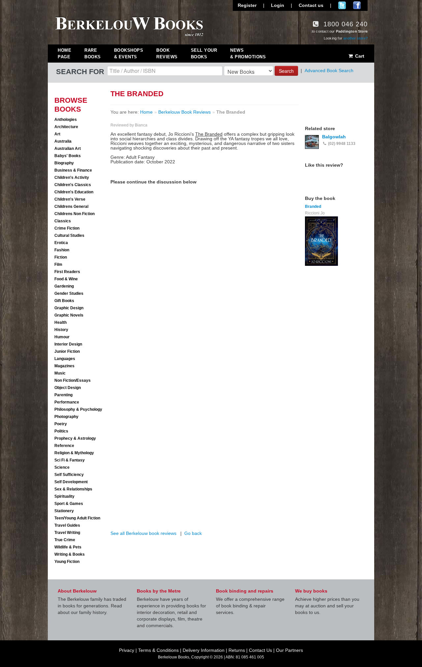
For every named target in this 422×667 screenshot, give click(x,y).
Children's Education (73, 192)
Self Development (71, 482)
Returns (236, 650)
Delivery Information (204, 650)
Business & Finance (73, 170)
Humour (62, 337)
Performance (66, 402)
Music (60, 373)
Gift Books (64, 300)
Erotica (61, 242)
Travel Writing (67, 532)
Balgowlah (334, 136)
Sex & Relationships (73, 489)
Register (247, 5)
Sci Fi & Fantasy (69, 460)
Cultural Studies (69, 235)
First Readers (67, 271)
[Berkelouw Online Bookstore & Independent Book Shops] (129, 25)
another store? (355, 38)
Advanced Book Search (329, 70)
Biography (64, 163)
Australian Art (67, 148)
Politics (61, 431)
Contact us (311, 5)
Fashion (61, 250)
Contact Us (260, 650)
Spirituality (64, 496)
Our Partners (289, 650)
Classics (62, 221)
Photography (66, 416)
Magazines (64, 366)
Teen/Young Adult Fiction (77, 518)
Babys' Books (67, 155)
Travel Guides (67, 525)
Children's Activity (71, 177)
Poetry (60, 424)
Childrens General (71, 206)
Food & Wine (66, 279)
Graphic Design (68, 308)
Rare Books (92, 53)
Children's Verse (69, 199)
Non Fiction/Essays (72, 380)
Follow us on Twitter (342, 5)
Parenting (63, 395)
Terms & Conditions (158, 650)
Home (146, 112)
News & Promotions (248, 53)
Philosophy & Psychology (78, 409)
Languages (64, 358)
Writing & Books (69, 554)
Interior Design (68, 344)
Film (58, 264)
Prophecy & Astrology (75, 438)
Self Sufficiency (69, 474)
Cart (359, 56)
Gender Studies (68, 293)
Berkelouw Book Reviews (184, 112)
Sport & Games (68, 503)
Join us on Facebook (357, 5)
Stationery (64, 511)
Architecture (66, 127)
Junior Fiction (67, 351)
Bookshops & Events (128, 53)
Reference (64, 445)
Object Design (67, 387)
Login (277, 5)
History (61, 329)
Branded (313, 206)
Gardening (64, 286)
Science (62, 467)
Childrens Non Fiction (74, 213)
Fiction (60, 257)
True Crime (64, 540)
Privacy (126, 650)
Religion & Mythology (74, 453)
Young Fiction (66, 561)
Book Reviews (167, 53)
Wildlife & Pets (67, 547)
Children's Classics (72, 184)
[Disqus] (204, 269)
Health (60, 322)
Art (57, 134)
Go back (193, 533)
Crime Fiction (66, 228)
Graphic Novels (68, 315)
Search (286, 71)
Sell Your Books (204, 53)
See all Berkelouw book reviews (143, 533)
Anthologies (65, 119)
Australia (63, 141)
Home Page (64, 53)
